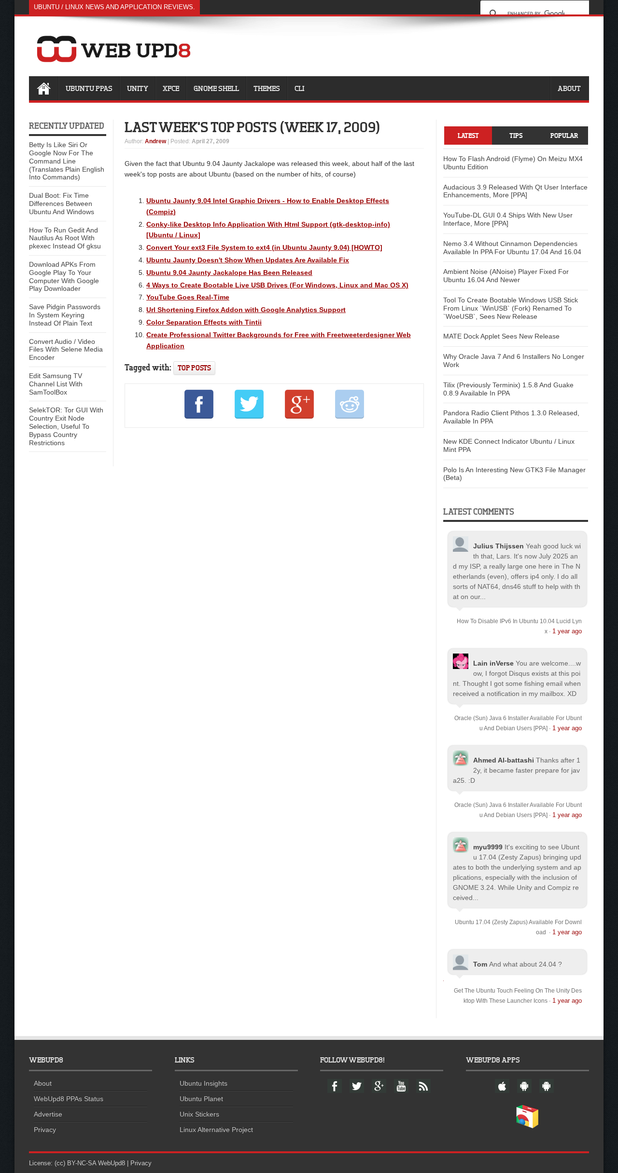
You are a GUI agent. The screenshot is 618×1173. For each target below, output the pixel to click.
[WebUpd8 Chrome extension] (527, 1126)
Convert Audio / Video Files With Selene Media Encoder (66, 350)
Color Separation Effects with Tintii (204, 322)
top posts (194, 368)
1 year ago (567, 631)
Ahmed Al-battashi (503, 760)
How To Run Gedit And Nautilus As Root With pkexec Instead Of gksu (65, 238)
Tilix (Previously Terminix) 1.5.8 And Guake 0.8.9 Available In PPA (508, 389)
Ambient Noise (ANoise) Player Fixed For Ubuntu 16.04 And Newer (506, 276)
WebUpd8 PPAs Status (68, 1099)
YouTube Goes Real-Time (187, 297)
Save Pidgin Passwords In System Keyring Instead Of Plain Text (64, 315)
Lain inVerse (493, 663)
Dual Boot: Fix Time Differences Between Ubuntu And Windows (61, 203)
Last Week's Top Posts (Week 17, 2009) (252, 127)
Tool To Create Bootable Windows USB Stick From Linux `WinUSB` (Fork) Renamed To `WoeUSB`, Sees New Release (510, 308)
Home (43, 88)
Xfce (171, 88)
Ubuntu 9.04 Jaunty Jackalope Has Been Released (229, 272)
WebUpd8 (111, 1163)
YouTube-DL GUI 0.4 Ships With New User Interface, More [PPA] (508, 219)
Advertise (48, 1114)
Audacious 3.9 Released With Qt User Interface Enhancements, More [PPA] (515, 191)
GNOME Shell (216, 88)
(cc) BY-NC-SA (75, 1163)
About (569, 88)
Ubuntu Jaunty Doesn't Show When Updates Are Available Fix (247, 260)
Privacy (45, 1129)
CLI (299, 88)
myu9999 (488, 847)
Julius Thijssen (498, 546)
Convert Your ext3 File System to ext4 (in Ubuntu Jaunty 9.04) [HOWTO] (264, 247)
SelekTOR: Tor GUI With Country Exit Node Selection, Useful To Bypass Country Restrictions (66, 426)
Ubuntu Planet (201, 1099)
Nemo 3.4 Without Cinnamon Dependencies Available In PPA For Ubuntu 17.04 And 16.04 (512, 248)
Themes (266, 88)
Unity (137, 88)
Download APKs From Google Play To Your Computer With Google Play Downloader (64, 276)
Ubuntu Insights (203, 1083)
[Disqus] (274, 566)
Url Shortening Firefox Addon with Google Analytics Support (246, 310)
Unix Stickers (199, 1114)
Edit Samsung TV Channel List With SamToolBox (56, 384)
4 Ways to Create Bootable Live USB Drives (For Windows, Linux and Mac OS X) (277, 285)
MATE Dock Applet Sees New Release (501, 336)
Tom (480, 964)
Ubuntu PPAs (89, 88)
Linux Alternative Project (216, 1129)
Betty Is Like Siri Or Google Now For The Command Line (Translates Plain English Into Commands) (66, 161)
